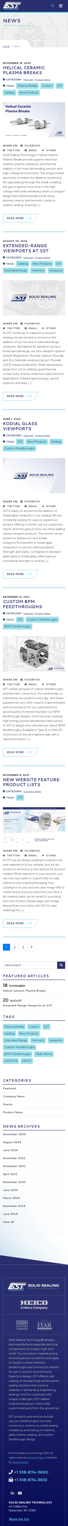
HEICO (26, 1061)
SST (59, 85)
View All (8, 1222)
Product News (42, 79)
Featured (28, 79)
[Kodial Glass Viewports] (34, 475)
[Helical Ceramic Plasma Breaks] (34, 119)
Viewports (55, 270)
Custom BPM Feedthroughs (22, 604)
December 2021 (14, 1158)
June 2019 (10, 1214)
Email (32, 150)
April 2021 (10, 1174)
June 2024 (10, 1150)
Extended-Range (15, 270)
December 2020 (14, 1182)
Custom (47, 85)
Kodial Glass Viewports (20, 426)
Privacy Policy (36, 1457)
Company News (32, 791)
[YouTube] (20, 1493)
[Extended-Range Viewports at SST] (34, 297)
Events (7, 1104)
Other (50, 150)
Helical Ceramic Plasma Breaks (24, 70)
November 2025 (14, 1134)
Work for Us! (19, 1519)
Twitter (13, 150)
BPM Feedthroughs (17, 626)
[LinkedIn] (12, 1493)
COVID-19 (10, 1061)
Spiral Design (20, 1462)
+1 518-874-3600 (31, 1472)
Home (6, 46)
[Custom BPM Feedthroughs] (34, 653)
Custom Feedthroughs (19, 448)
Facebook (32, 145)
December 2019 (14, 1206)
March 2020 (11, 1198)
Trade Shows (44, 1054)
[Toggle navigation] (61, 5)
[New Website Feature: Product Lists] (34, 825)
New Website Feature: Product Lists (31, 782)
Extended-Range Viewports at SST (26, 248)
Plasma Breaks (27, 85)
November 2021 (14, 1166)
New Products (28, 92)
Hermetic (38, 270)
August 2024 (12, 1142)
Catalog (9, 92)
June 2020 (10, 1190)
